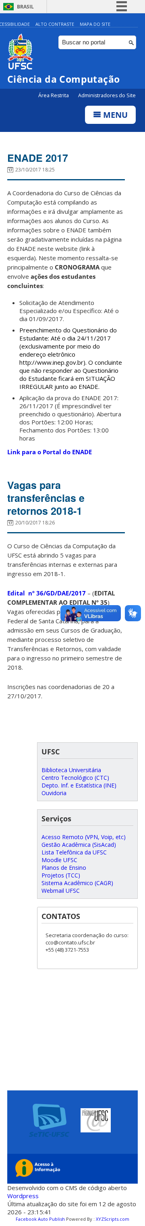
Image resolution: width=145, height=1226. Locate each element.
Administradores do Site (107, 95)
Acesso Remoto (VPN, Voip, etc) (83, 837)
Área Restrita (54, 95)
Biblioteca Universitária (71, 770)
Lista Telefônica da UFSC (74, 852)
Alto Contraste (54, 24)
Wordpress (23, 1196)
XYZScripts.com (112, 1219)
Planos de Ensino (63, 867)
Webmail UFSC (60, 890)
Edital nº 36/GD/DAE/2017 (46, 593)
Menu (114, 114)
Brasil (25, 6)
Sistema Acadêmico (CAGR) (77, 883)
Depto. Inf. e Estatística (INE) (78, 785)
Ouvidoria (53, 793)
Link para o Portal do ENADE (49, 452)
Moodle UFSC (59, 860)
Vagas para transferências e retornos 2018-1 (46, 498)
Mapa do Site (95, 24)
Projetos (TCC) (60, 875)
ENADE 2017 (37, 157)
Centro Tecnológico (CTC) (75, 777)
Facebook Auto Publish (40, 1219)
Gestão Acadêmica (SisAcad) (78, 844)
